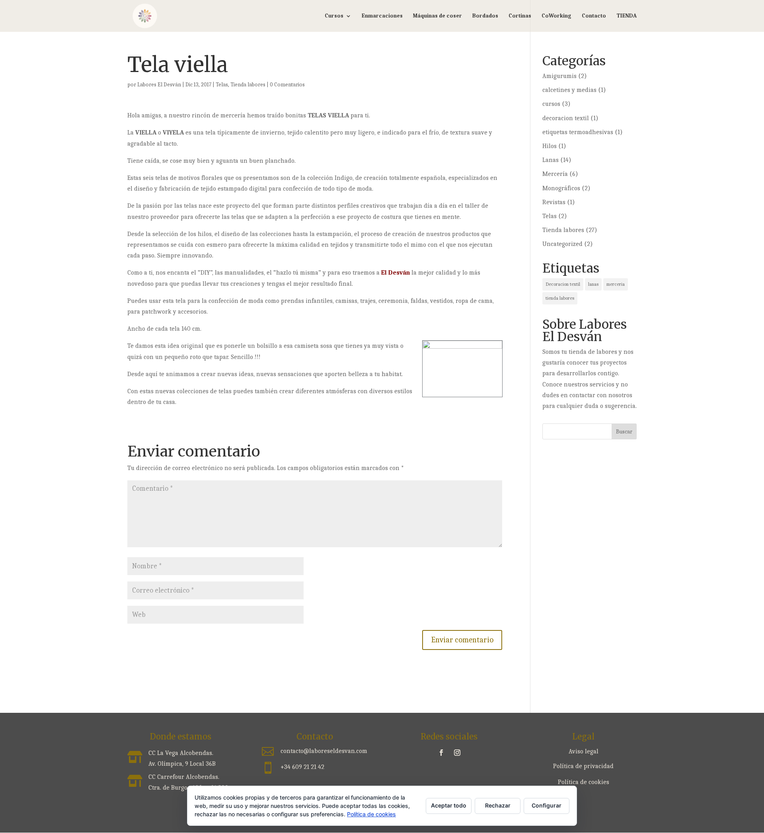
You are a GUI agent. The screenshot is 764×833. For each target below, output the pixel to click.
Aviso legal (583, 751)
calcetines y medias (569, 90)
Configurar (546, 805)
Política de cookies (583, 782)
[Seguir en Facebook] (441, 752)
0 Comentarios (287, 84)
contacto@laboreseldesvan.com (324, 751)
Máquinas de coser (437, 16)
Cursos (334, 16)
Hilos (549, 146)
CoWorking (556, 16)
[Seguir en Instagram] (457, 752)
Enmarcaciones (382, 16)
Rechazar (498, 805)
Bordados (485, 16)
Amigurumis (559, 76)
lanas (593, 284)
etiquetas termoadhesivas (577, 132)
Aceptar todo (448, 805)
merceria (615, 284)
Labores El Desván (159, 84)
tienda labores (560, 298)
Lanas (550, 160)
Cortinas (520, 16)
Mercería (555, 174)
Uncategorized (562, 244)
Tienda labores (247, 84)
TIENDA (626, 16)
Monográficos (561, 188)
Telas (222, 84)
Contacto (594, 16)
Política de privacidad (583, 766)
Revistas (553, 202)
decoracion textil (565, 118)
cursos (551, 103)
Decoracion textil (563, 284)
